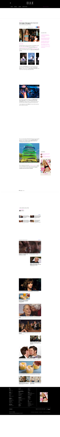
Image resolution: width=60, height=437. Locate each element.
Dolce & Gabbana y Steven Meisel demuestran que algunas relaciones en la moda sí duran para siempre (45, 39)
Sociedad (29, 388)
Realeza (10, 391)
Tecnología (20, 398)
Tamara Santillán (21, 209)
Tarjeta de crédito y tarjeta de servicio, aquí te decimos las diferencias (46, 154)
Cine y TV (20, 386)
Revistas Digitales (46, 6)
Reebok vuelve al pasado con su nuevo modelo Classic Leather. (46, 156)
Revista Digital (46, 173)
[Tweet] (37, 27)
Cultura (10, 394)
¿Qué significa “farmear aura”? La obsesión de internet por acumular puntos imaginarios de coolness (45, 42)
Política (20, 402)
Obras (29, 389)
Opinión (29, 396)
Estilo (10, 402)
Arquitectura (29, 392)
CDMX (28, 386)
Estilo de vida (24, 6)
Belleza (15, 6)
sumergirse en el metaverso (32, 165)
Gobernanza (29, 400)
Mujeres (20, 400)
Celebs (20, 6)
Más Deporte (20, 392)
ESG (28, 398)
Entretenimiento (11, 403)
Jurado (10, 400)
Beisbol (19, 390)
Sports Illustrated (21, 389)
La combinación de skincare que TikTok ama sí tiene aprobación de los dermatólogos (45, 35)
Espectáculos (11, 390)
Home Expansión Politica (22, 396)
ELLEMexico (46, 406)
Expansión (20, 395)
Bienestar (10, 399)
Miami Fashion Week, (35, 48)
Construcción (30, 390)
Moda (12, 6)
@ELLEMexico (22, 210)
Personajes (10, 398)
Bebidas (10, 397)
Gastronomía (11, 396)
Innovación (29, 402)
